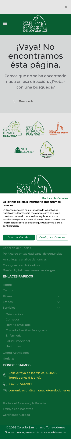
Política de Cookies (55, 198)
